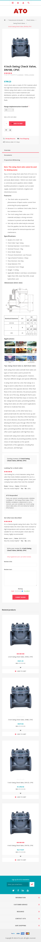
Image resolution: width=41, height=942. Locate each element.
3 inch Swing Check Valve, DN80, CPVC (20, 720)
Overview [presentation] (7, 150)
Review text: (8, 569)
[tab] (20, 150)
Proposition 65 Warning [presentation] (12, 160)
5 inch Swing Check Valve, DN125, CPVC (20, 783)
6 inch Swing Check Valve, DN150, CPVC (20, 845)
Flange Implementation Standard (16, 106)
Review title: (8, 561)
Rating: (20, 589)
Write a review (29, 75)
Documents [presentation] (8, 155)
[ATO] (5, 20)
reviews (20, 75)
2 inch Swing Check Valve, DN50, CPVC (20, 657)
